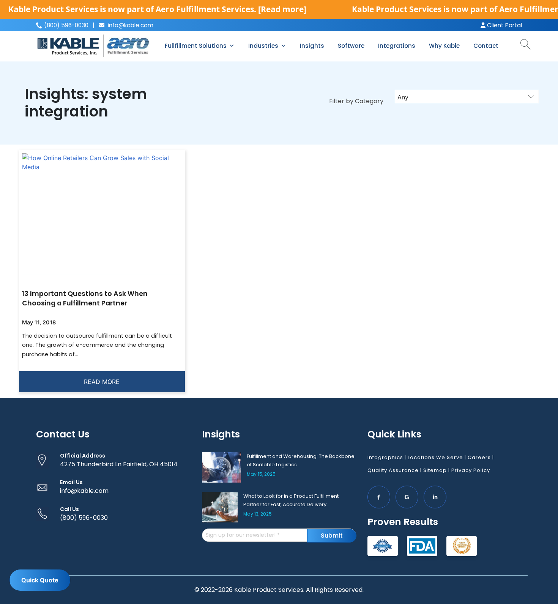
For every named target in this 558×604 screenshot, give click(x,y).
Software (351, 46)
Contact (485, 46)
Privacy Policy (470, 470)
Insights (312, 46)
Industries (263, 46)
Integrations (396, 46)
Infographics (385, 457)
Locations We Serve (435, 457)
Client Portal (503, 25)
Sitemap (435, 470)
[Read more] (282, 9)
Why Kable (444, 46)
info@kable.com (129, 25)
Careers (479, 457)
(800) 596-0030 (84, 517)
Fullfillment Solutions (196, 46)
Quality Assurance (393, 470)
